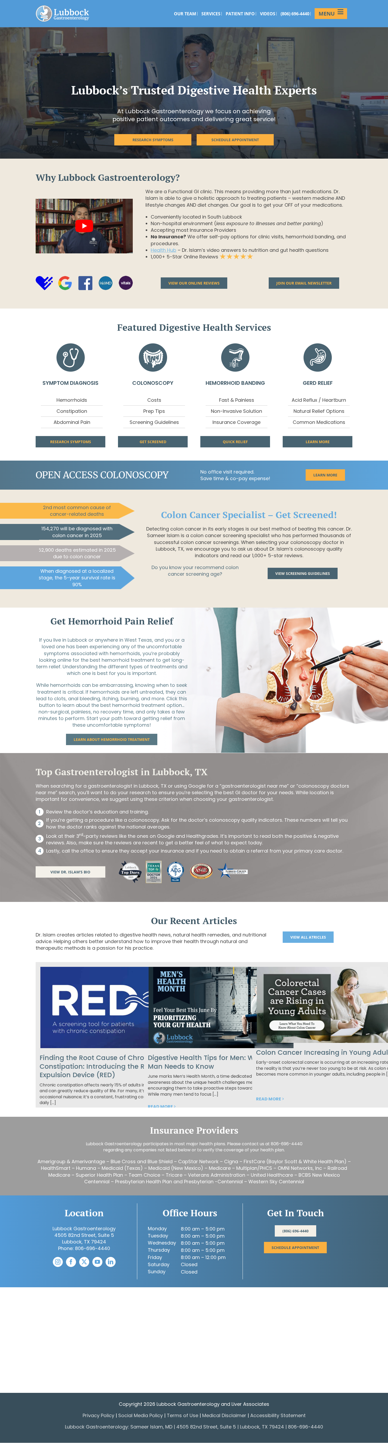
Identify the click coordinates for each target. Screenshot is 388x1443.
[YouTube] (97, 1262)
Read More (160, 1107)
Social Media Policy (141, 1415)
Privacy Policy (98, 1415)
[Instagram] (58, 1262)
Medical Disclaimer (224, 1415)
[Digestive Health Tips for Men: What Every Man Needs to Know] (221, 1007)
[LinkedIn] (111, 1262)
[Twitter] (84, 1262)
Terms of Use (182, 1415)
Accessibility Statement (278, 1415)
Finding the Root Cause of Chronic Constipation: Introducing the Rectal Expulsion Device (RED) (101, 1066)
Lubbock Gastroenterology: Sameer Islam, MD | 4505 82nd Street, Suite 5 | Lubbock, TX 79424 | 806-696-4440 (194, 1426)
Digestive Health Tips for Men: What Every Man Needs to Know (216, 1062)
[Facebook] (71, 1262)
